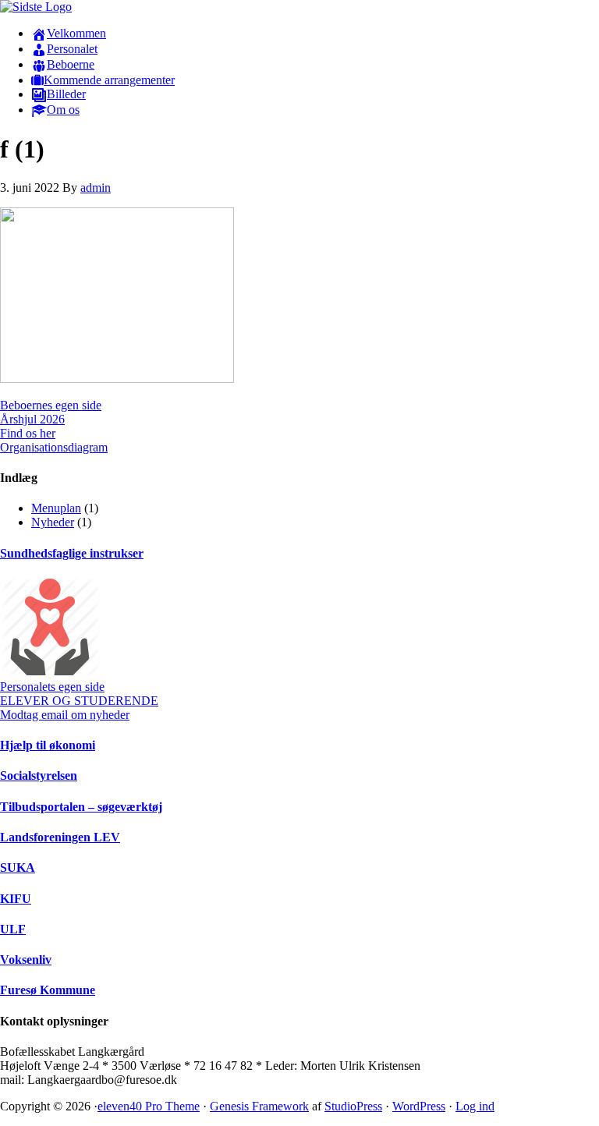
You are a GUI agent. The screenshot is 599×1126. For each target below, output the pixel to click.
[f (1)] (117, 378)
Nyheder (52, 522)
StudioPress (353, 1106)
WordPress (418, 1106)
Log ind (474, 1106)
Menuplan (56, 508)
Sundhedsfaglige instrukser (72, 553)
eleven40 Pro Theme (148, 1106)
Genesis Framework (259, 1106)
